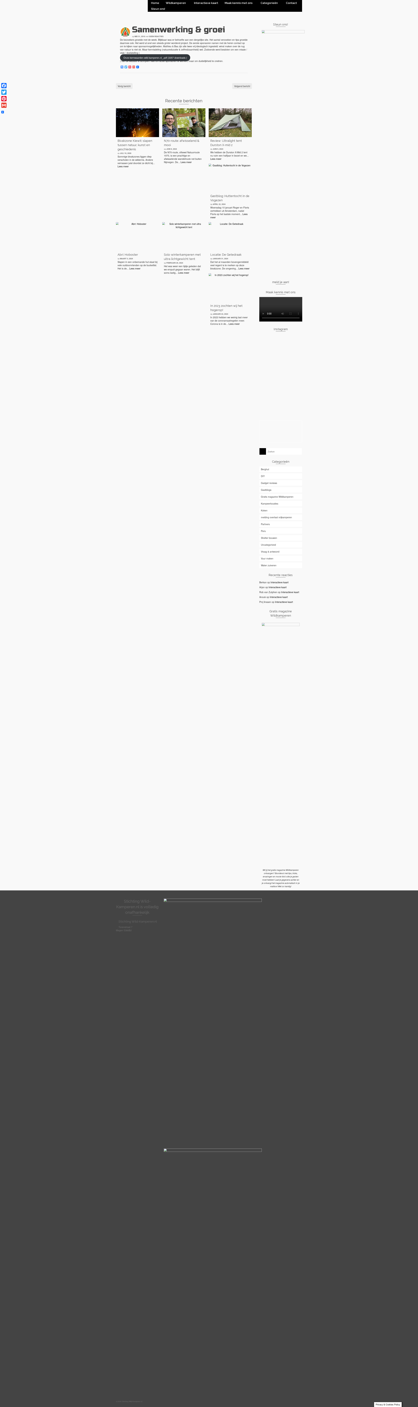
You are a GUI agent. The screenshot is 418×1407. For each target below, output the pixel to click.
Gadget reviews (269, 483)
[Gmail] (4, 105)
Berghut (265, 469)
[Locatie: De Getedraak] (230, 236)
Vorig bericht (124, 86)
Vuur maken (267, 558)
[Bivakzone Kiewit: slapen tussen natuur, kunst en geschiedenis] (137, 122)
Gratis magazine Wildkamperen (277, 496)
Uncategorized (268, 544)
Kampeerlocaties (269, 503)
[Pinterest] (4, 98)
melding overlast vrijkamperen (276, 517)
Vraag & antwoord (270, 551)
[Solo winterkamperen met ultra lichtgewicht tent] (183, 236)
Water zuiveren (268, 565)
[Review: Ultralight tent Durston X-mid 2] (230, 122)
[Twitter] (4, 92)
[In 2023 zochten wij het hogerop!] (230, 287)
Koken (264, 510)
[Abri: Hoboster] (137, 236)
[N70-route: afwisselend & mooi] (183, 122)
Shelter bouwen (269, 537)
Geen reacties (156, 36)
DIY (263, 476)
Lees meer (123, 166)
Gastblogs (266, 489)
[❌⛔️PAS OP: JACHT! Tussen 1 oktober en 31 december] (266, 404)
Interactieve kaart (280, 582)
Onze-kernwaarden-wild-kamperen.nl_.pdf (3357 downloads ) (155, 57)
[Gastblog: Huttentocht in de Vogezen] (230, 178)
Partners (265, 524)
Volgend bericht (242, 86)
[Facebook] (4, 85)
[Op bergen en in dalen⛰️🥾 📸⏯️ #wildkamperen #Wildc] (295, 391)
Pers (263, 531)
